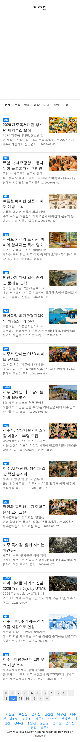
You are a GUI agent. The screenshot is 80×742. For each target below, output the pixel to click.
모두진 (45, 727)
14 (27, 698)
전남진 (44, 723)
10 (71, 693)
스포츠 (7, 387)
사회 (6, 158)
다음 (40, 698)
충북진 (57, 723)
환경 (6, 310)
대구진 (61, 714)
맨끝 (47, 698)
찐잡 (34, 727)
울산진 (14, 718)
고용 (66, 104)
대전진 (52, 718)
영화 (27, 104)
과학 (37, 104)
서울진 (10, 714)
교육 (6, 119)
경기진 (35, 714)
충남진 (31, 723)
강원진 (27, 718)
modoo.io (40, 735)
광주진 (18, 723)
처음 (5, 693)
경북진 (69, 723)
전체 (8, 104)
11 (5, 698)
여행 (6, 234)
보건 (6, 425)
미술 (46, 104)
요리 (6, 501)
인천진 (48, 714)
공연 (56, 104)
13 (20, 698)
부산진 (23, 714)
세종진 (40, 718)
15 (34, 698)
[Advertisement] (40, 58)
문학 (17, 104)
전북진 (65, 718)
